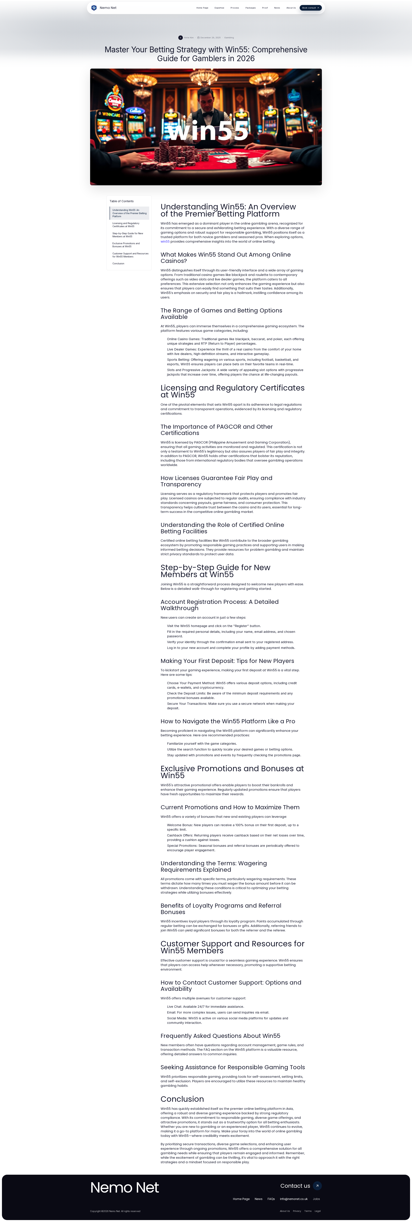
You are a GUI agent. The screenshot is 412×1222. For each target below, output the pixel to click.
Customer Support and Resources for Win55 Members (130, 255)
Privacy (297, 1211)
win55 (165, 241)
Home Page (241, 1199)
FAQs (271, 1199)
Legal (318, 1211)
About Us (285, 1211)
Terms (308, 1211)
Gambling (229, 37)
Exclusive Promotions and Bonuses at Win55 (126, 245)
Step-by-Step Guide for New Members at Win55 (127, 235)
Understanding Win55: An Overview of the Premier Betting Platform (129, 213)
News (258, 1199)
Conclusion (118, 263)
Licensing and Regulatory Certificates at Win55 (125, 225)
